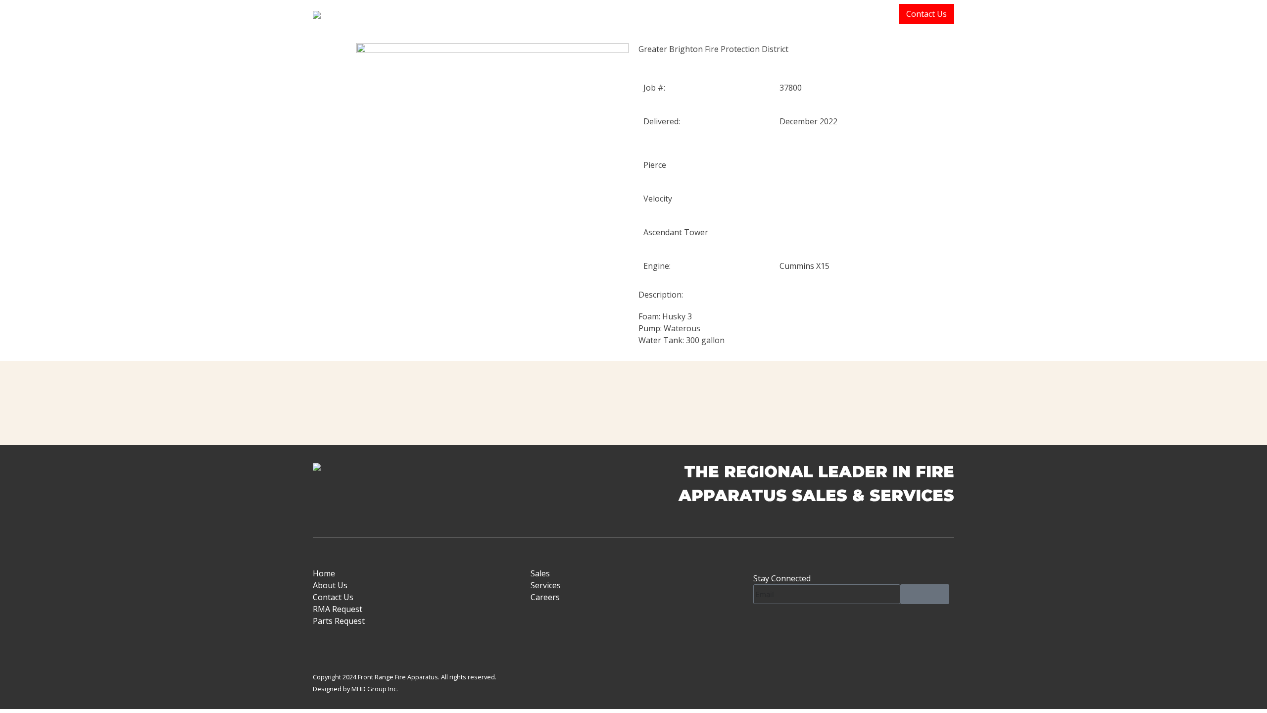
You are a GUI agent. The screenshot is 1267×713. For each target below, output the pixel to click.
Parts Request (339, 620)
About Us (789, 13)
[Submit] (924, 594)
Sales (830, 13)
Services (876, 13)
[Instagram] (792, 626)
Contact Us (926, 13)
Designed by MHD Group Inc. (355, 688)
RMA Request (337, 609)
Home (745, 13)
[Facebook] (765, 626)
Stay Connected (782, 578)
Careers (545, 597)
